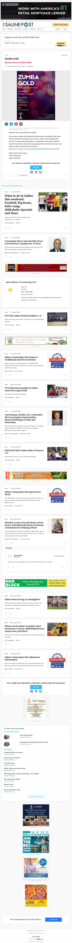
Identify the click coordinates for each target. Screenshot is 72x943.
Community (17, 29)
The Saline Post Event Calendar (14, 728)
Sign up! (36, 167)
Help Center (40, 933)
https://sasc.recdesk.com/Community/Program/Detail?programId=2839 (34, 149)
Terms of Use (32, 941)
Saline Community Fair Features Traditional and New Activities (21, 358)
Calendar (10, 29)
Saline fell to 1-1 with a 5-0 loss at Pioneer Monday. (20, 457)
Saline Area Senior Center (17, 66)
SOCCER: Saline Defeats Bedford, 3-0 (23, 315)
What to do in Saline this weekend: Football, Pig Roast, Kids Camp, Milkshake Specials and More (19, 204)
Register (57, 29)
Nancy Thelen (8, 371)
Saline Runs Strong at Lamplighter (22, 599)
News (4, 29)
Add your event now (36, 796)
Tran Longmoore (9, 223)
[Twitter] (11, 124)
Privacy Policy (40, 941)
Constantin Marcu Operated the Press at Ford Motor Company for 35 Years (24, 242)
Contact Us (31, 933)
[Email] (21, 124)
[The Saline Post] (17, 24)
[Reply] (10, 175)
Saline (6, 192)
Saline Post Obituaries (11, 253)
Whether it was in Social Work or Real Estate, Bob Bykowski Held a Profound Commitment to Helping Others (24, 525)
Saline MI (64, 55)
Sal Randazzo (18, 555)
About (39, 29)
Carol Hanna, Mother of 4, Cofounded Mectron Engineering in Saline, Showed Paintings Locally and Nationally (23, 418)
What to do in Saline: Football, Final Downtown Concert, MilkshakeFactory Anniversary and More (24, 628)
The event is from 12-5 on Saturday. (15, 394)
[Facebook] (6, 124)
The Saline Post (25, 253)
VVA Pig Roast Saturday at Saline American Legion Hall (21, 389)
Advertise (33, 29)
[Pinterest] (16, 124)
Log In (65, 29)
